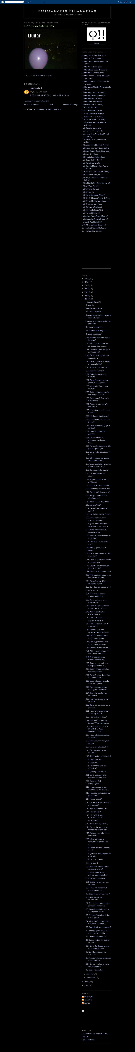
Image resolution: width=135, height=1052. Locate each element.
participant (34, 88)
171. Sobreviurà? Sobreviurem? (98, 492)
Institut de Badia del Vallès (92, 98)
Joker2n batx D (92, 863)
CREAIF (85, 1037)
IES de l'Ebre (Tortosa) (90, 189)
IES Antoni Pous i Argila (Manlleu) (95, 216)
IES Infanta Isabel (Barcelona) (93, 157)
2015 (87, 279)
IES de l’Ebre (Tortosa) (90, 186)
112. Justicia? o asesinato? (96, 824)
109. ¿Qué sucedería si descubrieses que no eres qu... (97, 841)
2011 (87, 292)
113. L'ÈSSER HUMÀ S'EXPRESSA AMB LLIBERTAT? (94, 817)
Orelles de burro (88, 1040)
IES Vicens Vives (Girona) (92, 110)
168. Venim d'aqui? (93, 505)
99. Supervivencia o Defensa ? (98, 894)
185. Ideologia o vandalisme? (97, 416)
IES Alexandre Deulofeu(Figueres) (95, 219)
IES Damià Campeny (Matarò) (93, 195)
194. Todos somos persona (96, 367)
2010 (87, 296)
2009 (87, 299)
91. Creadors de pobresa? (96, 937)
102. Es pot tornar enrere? (96, 878)
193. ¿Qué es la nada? (95, 371)
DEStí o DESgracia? (94, 312)
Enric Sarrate (88, 997)
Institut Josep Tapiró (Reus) (92, 67)
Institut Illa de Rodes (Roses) (93, 73)
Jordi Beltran (87, 1000)
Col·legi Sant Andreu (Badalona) (94, 228)
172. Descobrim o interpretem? (98, 489)
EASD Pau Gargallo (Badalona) (94, 225)
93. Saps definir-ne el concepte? (98, 927)
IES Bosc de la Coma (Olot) (92, 210)
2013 (87, 285)
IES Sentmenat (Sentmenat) (93, 113)
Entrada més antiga (70, 105)
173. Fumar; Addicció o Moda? (98, 485)
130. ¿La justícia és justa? (96, 717)
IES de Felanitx (88, 192)
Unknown (86, 1003)
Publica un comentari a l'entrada (36, 101)
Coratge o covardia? (94, 334)
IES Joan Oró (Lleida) (90, 154)
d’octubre (90, 974)
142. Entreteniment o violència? (98, 648)
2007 (87, 985)
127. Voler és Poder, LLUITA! (97, 747)
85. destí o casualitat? (94, 970)
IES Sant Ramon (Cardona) (92, 116)
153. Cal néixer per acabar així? (98, 587)
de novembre (92, 302)
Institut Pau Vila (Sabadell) (92, 58)
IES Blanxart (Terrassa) (91, 213)
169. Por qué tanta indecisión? (97, 502)
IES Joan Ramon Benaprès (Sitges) (95, 151)
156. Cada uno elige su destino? (98, 572)
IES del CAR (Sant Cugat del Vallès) (96, 183)
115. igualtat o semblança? (96, 808)
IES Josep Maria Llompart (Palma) (95, 145)
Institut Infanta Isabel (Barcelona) (94, 70)
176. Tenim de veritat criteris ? (97, 470)
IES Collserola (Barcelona (92, 204)
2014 (87, 282)
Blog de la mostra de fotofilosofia (94, 1034)
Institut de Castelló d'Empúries (93, 96)
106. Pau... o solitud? (94, 860)
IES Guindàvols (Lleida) (91, 163)
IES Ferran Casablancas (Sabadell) (95, 172)
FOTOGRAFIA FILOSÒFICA (67, 11)
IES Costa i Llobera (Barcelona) (94, 201)
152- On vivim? (92, 590)
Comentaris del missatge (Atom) (48, 109)
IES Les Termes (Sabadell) (92, 131)
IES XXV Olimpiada (89, 107)
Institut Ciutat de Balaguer (92, 101)
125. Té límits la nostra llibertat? (98, 756)
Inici (51, 105)
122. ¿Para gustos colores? (96, 772)
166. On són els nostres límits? (98, 514)
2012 (87, 289)
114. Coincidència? (93, 812)
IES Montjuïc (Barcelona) (91, 128)
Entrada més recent (31, 105)
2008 (87, 982)
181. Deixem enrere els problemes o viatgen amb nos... (96, 440)
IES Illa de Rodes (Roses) (92, 160)
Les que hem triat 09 (94, 308)
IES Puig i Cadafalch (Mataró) (93, 119)
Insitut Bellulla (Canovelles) (92, 104)
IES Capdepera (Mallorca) (92, 207)
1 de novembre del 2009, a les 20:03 (49, 95)
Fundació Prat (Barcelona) (92, 222)
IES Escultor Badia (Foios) (92, 175)
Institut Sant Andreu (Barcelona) (94, 55)
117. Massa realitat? (94, 799)
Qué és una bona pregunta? (96, 331)
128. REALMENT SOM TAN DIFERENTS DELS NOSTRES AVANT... (97, 728)
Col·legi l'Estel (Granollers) (92, 231)
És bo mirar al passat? (94, 327)
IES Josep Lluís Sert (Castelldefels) (95, 148)
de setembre (92, 978)
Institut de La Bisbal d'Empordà (94, 92)
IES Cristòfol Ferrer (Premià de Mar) (96, 198)
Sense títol (90, 305)
